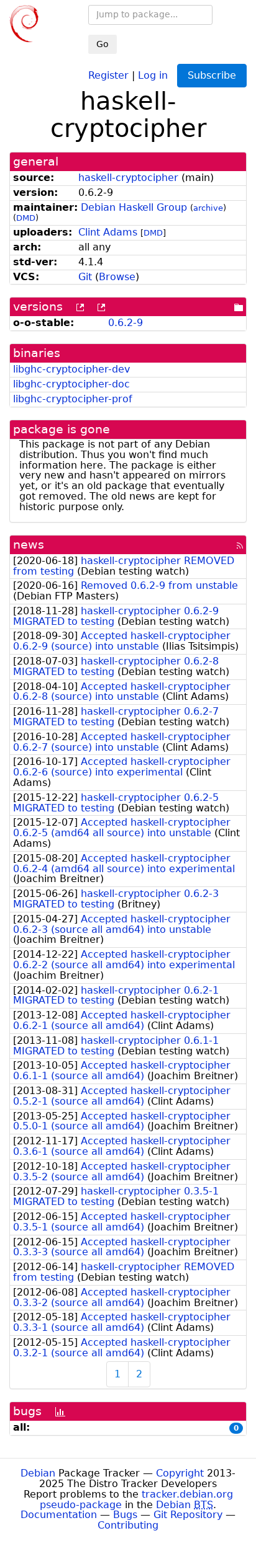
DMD (25, 218)
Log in (153, 75)
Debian (38, 1473)
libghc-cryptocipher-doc (71, 384)
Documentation (59, 1515)
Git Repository (187, 1515)
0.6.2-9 (125, 323)
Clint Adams (107, 232)
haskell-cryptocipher (128, 177)
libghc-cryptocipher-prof (72, 399)
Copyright (180, 1473)
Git (85, 277)
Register (108, 75)
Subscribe (212, 75)
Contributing (128, 1525)
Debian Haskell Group (134, 207)
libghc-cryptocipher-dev (71, 369)
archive (208, 208)
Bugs (125, 1515)
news (28, 544)
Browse (117, 277)
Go (102, 44)
